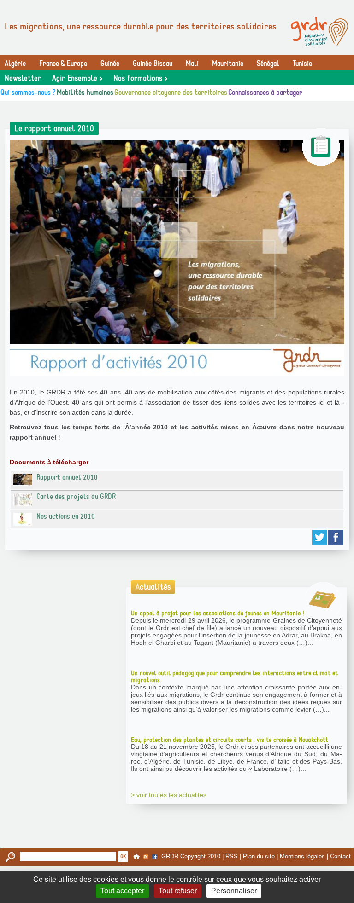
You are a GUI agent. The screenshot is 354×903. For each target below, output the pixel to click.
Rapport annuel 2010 (67, 477)
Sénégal (268, 63)
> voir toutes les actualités (168, 795)
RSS (231, 855)
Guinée (109, 63)
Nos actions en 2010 (65, 516)
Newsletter (23, 78)
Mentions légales (302, 855)
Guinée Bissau (152, 63)
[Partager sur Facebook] (336, 537)
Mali (192, 63)
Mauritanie (227, 63)
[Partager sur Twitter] (320, 537)
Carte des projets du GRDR (76, 496)
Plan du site (259, 855)
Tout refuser (178, 891)
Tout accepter (122, 891)
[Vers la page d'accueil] (319, 31)
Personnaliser (234, 891)
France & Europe (63, 63)
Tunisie (302, 63)
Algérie (15, 63)
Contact (340, 855)
